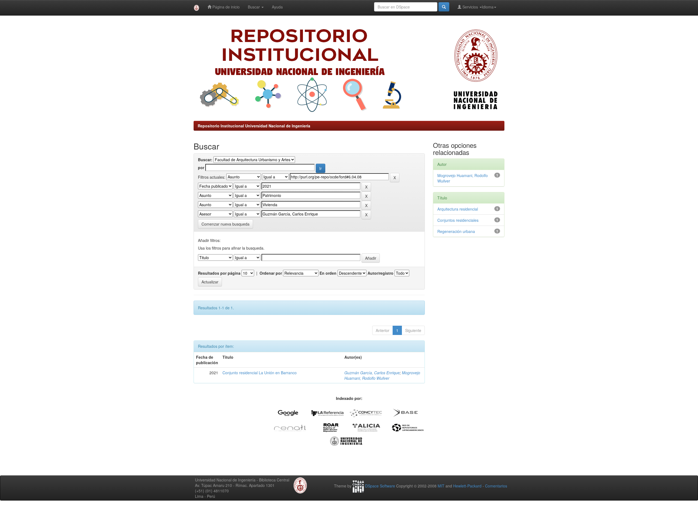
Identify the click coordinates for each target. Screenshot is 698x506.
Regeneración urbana (456, 231)
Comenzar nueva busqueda (225, 224)
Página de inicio (225, 7)
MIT (441, 486)
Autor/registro (380, 273)
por (201, 167)
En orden (328, 273)
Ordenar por (271, 273)
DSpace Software (380, 486)
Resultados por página (219, 273)
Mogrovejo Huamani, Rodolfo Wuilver (382, 375)
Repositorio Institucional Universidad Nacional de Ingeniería (254, 125)
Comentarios (496, 486)
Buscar (254, 7)
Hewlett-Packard (467, 486)
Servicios (470, 7)
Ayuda (277, 7)
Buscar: (205, 159)
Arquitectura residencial (457, 209)
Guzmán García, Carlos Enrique (372, 372)
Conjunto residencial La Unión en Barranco (259, 372)
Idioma (488, 7)
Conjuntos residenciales (458, 220)
